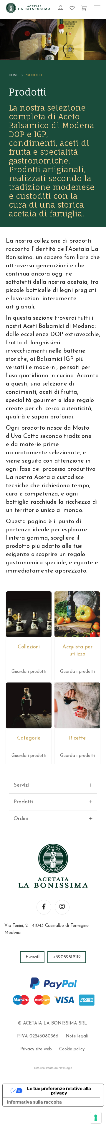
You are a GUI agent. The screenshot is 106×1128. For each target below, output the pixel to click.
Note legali (77, 1036)
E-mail (32, 957)
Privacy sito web (36, 1049)
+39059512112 (67, 957)
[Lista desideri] (72, 8)
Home (14, 75)
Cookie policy (72, 1049)
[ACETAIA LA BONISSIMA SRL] (28, 8)
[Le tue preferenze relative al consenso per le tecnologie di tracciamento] (95, 1117)
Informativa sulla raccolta (34, 1102)
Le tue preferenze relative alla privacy (59, 1091)
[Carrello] (84, 8)
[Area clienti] (60, 8)
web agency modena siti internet (53, 1068)
